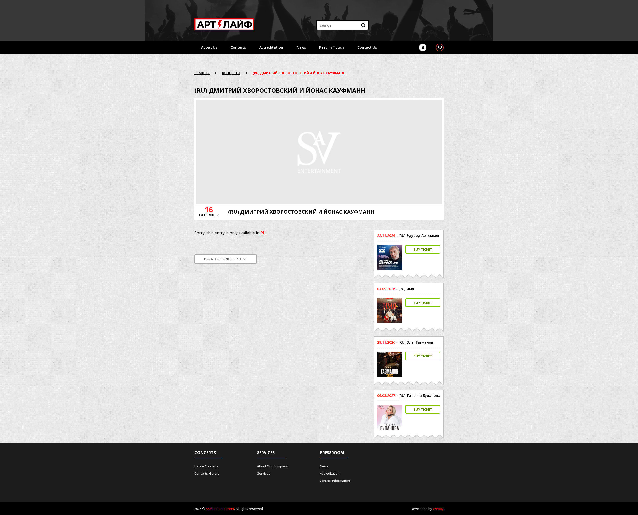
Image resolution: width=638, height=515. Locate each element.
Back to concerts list (225, 259)
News (301, 47)
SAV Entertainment (220, 508)
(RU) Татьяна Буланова (419, 395)
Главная (202, 73)
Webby (438, 508)
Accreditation (271, 47)
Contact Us (367, 47)
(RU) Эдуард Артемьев (419, 235)
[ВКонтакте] (422, 47)
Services (263, 473)
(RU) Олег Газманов (416, 342)
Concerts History (206, 473)
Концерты (231, 73)
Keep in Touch (331, 47)
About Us (209, 47)
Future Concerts (206, 466)
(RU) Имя (406, 288)
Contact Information (335, 480)
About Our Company (272, 466)
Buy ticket (422, 249)
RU (263, 233)
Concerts (238, 47)
